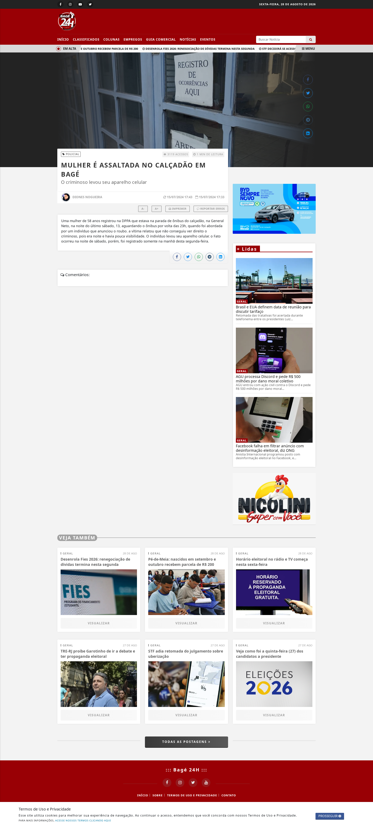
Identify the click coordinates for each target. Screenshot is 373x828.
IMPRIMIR (178, 208)
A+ (156, 208)
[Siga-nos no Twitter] (193, 782)
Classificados (86, 39)
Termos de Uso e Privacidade (192, 795)
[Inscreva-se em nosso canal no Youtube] (206, 782)
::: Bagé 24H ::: (186, 769)
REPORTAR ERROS (212, 208)
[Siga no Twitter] (90, 4)
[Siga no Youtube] (80, 4)
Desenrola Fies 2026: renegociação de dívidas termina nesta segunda (190, 49)
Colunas (111, 39)
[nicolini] (274, 499)
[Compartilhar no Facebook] (308, 80)
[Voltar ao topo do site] (367, 496)
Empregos (133, 39)
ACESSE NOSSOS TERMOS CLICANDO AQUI (83, 820)
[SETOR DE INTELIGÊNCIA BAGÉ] (274, 209)
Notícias (188, 39)
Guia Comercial (161, 39)
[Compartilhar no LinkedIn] (308, 133)
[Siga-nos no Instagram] (180, 782)
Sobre (158, 795)
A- (142, 208)
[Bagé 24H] (92, 21)
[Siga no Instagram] (70, 4)
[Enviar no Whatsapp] (308, 106)
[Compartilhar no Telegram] (308, 120)
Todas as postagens (185, 742)
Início (63, 39)
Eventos (207, 39)
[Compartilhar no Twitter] (308, 93)
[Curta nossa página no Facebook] (167, 782)
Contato (228, 795)
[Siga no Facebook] (60, 4)
